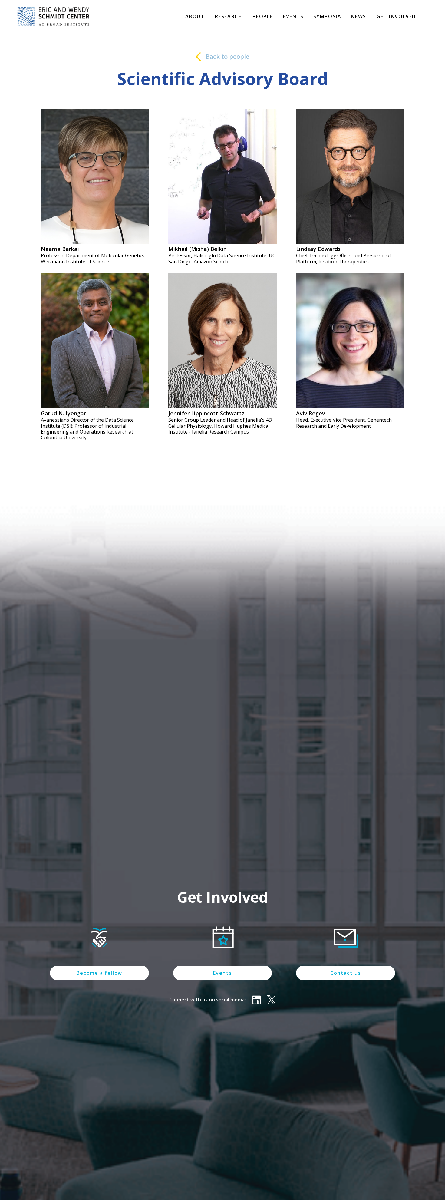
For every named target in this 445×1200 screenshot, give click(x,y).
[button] (195, 17)
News (358, 16)
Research (228, 16)
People (262, 16)
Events (293, 16)
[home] (53, 16)
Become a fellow (99, 973)
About (195, 16)
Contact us (345, 973)
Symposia (327, 16)
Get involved (396, 16)
